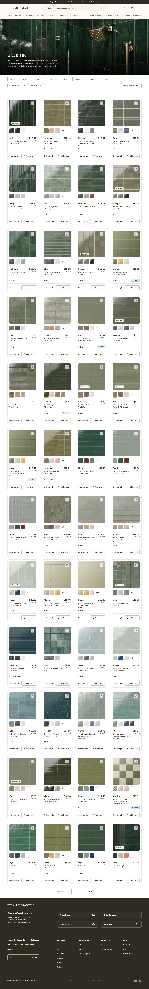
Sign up (34, 957)
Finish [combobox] (65, 79)
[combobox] (132, 85)
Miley (11, 203)
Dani (115, 138)
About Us (82, 945)
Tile (8, 15)
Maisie (12, 600)
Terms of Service (69, 981)
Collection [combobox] (33, 86)
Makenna (82, 203)
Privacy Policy (81, 981)
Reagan (13, 665)
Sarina (81, 730)
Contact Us (127, 945)
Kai (79, 335)
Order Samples (110, 915)
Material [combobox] (92, 79)
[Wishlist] (119, 8)
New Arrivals (137, 15)
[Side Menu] (139, 8)
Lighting (29, 15)
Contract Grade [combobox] (14, 86)
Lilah (46, 665)
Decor (62, 15)
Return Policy (128, 954)
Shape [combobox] (107, 79)
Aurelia (116, 730)
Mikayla (116, 203)
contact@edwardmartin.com (22, 922)
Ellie (46, 269)
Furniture (40, 15)
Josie (80, 665)
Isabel (81, 534)
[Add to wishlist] (32, 103)
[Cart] (132, 8)
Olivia (46, 335)
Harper (81, 138)
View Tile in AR (106, 949)
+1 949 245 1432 (20, 920)
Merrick (116, 269)
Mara (46, 796)
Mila (115, 600)
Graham (48, 401)
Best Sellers (125, 15)
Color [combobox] (24, 79)
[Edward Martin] (20, 8)
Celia (115, 862)
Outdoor (52, 15)
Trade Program (112, 15)
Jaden (12, 138)
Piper (80, 796)
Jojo (11, 862)
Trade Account (66, 924)
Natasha (48, 138)
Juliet (46, 534)
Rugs (59, 949)
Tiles (59, 945)
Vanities (18, 15)
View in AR (108, 924)
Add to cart (30, 156)
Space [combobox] (38, 79)
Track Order (65, 915)
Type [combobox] (11, 79)
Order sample (14, 156)
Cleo (46, 203)
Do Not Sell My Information (96, 981)
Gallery (81, 949)
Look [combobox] (78, 79)
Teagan (116, 335)
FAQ (124, 949)
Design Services (107, 945)
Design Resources (95, 15)
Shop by (73, 15)
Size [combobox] (51, 79)
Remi (80, 468)
